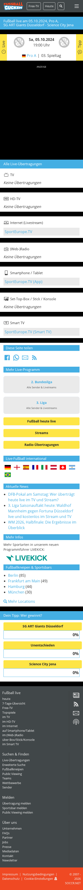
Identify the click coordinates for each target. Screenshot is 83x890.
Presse (6, 847)
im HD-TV (8, 721)
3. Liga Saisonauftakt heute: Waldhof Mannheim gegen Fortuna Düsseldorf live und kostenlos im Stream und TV (40, 511)
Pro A (31, 55)
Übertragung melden (16, 803)
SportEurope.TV (18, 231)
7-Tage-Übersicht (13, 703)
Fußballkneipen (13, 769)
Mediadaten (10, 851)
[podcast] (76, 724)
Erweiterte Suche (13, 765)
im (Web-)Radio (12, 735)
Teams (6, 778)
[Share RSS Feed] (34, 359)
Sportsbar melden (14, 808)
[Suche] (61, 6)
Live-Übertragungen (16, 760)
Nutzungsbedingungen (38, 874)
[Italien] (44, 467)
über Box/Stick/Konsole (18, 740)
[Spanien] (26, 467)
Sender (7, 787)
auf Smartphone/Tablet (18, 730)
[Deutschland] (8, 467)
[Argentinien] (72, 467)
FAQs (5, 833)
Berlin (13, 575)
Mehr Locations (21, 601)
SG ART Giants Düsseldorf (43, 626)
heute (6, 699)
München (16, 592)
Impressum (10, 874)
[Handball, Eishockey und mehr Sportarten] (26, 558)
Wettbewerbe (11, 783)
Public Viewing (12, 774)
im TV (6, 717)
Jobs (5, 842)
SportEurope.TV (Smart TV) (28, 331)
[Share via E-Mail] (25, 359)
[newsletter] (76, 715)
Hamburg (16, 586)
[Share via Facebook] (7, 359)
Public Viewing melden (17, 812)
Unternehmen (12, 828)
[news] (76, 697)
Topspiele (8, 712)
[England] (17, 467)
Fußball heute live (41, 421)
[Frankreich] (35, 467)
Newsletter (9, 860)
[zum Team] (18, 41)
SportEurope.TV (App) (23, 281)
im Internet (10, 726)
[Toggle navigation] (76, 6)
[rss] (76, 706)
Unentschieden (43, 645)
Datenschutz (11, 879)
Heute (49, 6)
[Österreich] (53, 467)
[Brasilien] (8, 475)
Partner (7, 837)
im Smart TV (10, 744)
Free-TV (34, 6)
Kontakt (7, 856)
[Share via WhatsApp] (16, 359)
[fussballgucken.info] (13, 6)
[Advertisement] (41, 112)
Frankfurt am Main (24, 580)
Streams (41, 433)
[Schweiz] (63, 467)
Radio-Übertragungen (41, 444)
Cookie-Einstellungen (38, 879)
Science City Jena (42, 664)
